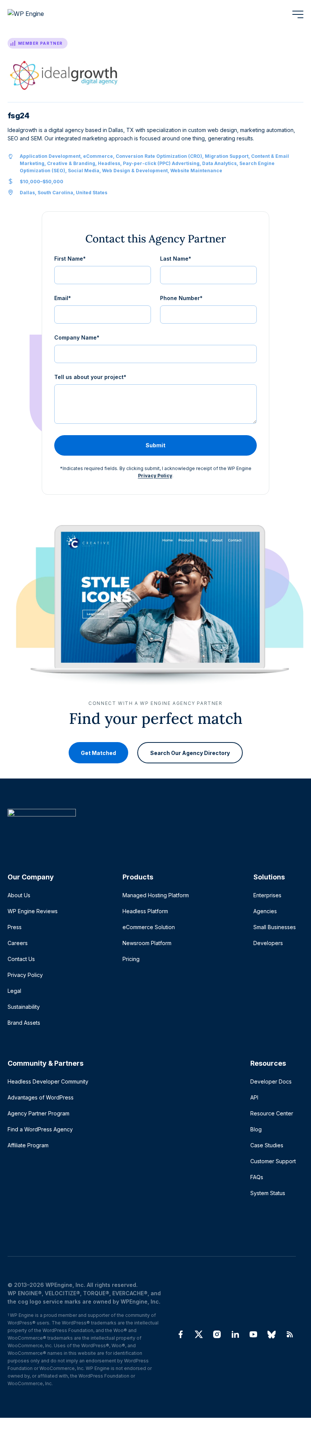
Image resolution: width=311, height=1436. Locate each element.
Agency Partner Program (38, 1113)
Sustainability (24, 1006)
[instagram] (217, 1334)
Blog (256, 1129)
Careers (18, 943)
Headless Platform (145, 911)
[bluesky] (271, 1334)
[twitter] (199, 1334)
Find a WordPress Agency (40, 1129)
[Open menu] (298, 14)
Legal (14, 991)
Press (15, 927)
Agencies (265, 911)
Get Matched (98, 753)
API (254, 1097)
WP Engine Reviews (33, 911)
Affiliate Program (28, 1145)
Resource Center (271, 1113)
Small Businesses (274, 927)
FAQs (256, 1177)
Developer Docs (271, 1081)
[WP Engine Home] (36, 14)
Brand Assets (24, 1022)
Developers (268, 943)
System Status (267, 1193)
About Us (19, 895)
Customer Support (273, 1161)
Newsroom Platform (147, 943)
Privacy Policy (155, 475)
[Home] (152, 828)
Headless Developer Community (48, 1081)
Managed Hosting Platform (156, 895)
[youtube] (253, 1334)
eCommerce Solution (149, 927)
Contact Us (21, 959)
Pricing (131, 959)
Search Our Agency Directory (190, 753)
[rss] (290, 1334)
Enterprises (267, 895)
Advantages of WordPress (41, 1097)
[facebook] (180, 1334)
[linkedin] (235, 1334)
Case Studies (266, 1145)
